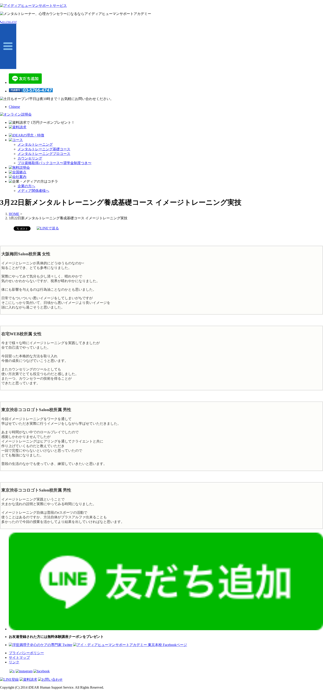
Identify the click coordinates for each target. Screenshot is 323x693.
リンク (14, 662)
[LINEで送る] (48, 228)
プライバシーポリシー (26, 653)
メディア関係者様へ (33, 190)
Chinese (14, 107)
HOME (14, 214)
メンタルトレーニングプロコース (44, 154)
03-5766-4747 (9, 22)
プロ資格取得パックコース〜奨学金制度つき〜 (54, 163)
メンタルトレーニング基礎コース (44, 149)
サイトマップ (19, 657)
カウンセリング (30, 158)
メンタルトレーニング (35, 144)
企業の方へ (26, 186)
